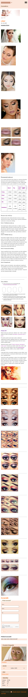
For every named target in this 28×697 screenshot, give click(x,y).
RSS (5, 693)
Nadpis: (3, 608)
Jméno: (3, 604)
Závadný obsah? (16, 691)
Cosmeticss (4, 6)
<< (3, 668)
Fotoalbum (4, 662)
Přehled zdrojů (5, 674)
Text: (2, 612)
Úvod (2, 17)
